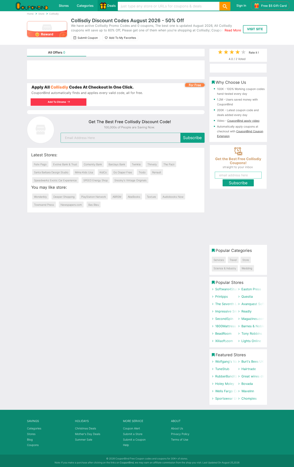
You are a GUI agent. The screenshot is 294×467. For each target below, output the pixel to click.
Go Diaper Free (122, 172)
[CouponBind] (35, 5)
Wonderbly (40, 196)
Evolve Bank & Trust (65, 164)
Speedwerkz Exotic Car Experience (55, 180)
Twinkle (136, 164)
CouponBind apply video (243, 120)
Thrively (152, 164)
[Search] (224, 6)
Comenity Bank (93, 164)
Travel (233, 259)
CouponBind (127, 462)
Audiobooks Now (173, 196)
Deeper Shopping (64, 196)
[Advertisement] (115, 70)
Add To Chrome (58, 101)
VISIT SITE (255, 29)
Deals (111, 6)
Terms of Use (179, 439)
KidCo (103, 172)
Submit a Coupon (134, 439)
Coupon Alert (131, 428)
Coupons (33, 445)
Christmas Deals (85, 428)
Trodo (142, 172)
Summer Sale (83, 439)
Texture (151, 196)
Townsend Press (44, 204)
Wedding (247, 268)
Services (219, 259)
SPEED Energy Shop (95, 180)
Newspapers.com (71, 204)
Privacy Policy (180, 434)
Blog (30, 439)
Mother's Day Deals (87, 434)
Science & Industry (225, 268)
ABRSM (117, 196)
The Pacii (168, 164)
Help (126, 445)
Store (245, 259)
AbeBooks (134, 196)
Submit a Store (132, 434)
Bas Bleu (93, 204)
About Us (177, 428)
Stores (64, 6)
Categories (85, 6)
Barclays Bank (117, 164)
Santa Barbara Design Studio (51, 172)
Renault (156, 172)
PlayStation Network (93, 196)
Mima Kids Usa (84, 172)
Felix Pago (40, 164)
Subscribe (192, 137)
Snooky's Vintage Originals (130, 180)
